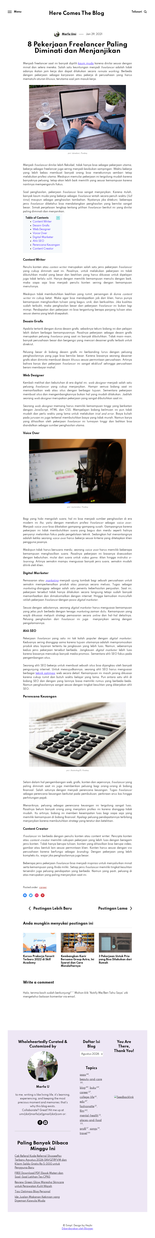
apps (84, 1074)
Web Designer (42, 229)
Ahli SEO (38, 241)
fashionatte (88, 1106)
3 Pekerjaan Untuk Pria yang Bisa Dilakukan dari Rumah (115, 959)
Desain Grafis (41, 225)
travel (85, 1133)
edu (83, 1101)
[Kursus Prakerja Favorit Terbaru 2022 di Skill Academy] (39, 943)
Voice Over (40, 233)
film (83, 1111)
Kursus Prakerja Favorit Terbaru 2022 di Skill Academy (38, 959)
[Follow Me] (45, 1124)
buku (94, 1088)
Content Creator (43, 248)
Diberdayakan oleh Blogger (77, 1229)
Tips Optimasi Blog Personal (32, 1191)
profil (84, 1128)
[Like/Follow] (40, 1124)
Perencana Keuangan (46, 245)
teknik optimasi (45, 673)
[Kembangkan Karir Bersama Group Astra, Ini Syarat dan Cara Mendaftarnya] (77, 943)
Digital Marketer (43, 237)
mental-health (90, 1115)
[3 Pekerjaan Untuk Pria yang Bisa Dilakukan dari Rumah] (115, 943)
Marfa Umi (69, 34)
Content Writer (42, 221)
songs (95, 1128)
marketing (52, 580)
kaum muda (86, 63)
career (43, 887)
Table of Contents (37, 218)
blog (84, 1088)
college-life (88, 1097)
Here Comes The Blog (76, 13)
